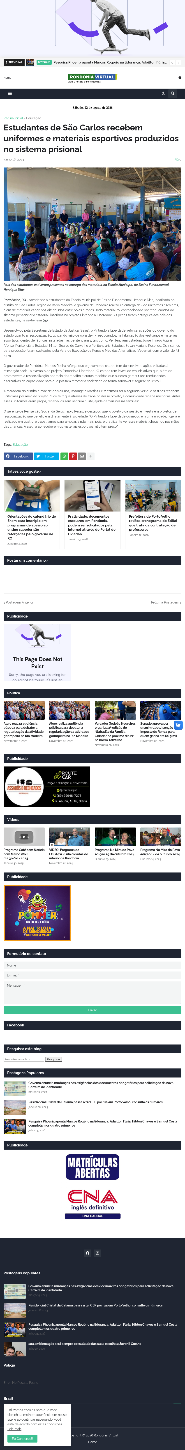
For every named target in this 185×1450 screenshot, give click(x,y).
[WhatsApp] (64, 456)
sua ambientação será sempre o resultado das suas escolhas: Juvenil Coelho (84, 1344)
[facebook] (179, 78)
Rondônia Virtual (106, 1435)
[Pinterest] (73, 456)
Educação (33, 118)
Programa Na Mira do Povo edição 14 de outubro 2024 (160, 852)
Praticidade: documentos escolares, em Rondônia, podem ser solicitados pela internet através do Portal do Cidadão (92, 525)
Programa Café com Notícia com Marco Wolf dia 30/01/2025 (24, 854)
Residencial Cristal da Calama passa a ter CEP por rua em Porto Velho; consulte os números (95, 1102)
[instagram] (97, 1253)
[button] (172, 62)
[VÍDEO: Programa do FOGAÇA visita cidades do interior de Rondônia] (69, 837)
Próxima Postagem (165, 602)
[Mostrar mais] (91, 456)
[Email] (82, 456)
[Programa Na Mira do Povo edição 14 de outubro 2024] (160, 837)
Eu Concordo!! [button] (22, 1439)
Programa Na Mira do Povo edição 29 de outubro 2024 (114, 852)
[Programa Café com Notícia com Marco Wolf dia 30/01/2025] (24, 837)
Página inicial (13, 118)
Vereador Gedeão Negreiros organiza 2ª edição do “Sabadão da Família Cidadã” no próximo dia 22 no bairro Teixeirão (115, 732)
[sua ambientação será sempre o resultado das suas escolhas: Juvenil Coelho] (15, 1349)
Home (7, 77)
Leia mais (14, 1429)
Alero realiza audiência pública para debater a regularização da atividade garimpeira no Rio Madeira (24, 730)
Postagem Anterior (19, 602)
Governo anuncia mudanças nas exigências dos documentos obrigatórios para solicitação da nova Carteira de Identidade (100, 1085)
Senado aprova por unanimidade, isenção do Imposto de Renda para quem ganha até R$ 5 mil (159, 730)
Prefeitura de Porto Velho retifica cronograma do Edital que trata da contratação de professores (153, 523)
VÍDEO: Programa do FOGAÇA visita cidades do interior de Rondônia (68, 854)
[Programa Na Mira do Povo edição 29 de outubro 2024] (115, 837)
